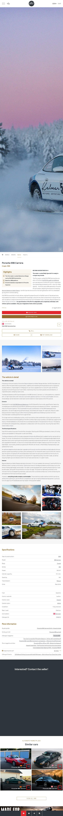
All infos (56, 650)
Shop (59, 3)
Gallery (7, 254)
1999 (59, 556)
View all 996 (31, 798)
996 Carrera (57, 560)
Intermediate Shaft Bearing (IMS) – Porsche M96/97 (47, 647)
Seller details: (8, 321)
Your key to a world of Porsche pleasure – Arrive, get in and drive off (42, 638)
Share (17, 335)
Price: (4, 307)
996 (60, 567)
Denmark (58, 613)
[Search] (8, 4)
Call (32, 331)
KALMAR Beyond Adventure (20, 404)
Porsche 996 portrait (55, 632)
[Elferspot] (31, 3)
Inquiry (25, 254)
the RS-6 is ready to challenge (50, 280)
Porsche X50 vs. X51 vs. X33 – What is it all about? (47, 643)
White (59, 603)
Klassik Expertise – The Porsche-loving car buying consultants (43, 645)
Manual (59, 581)
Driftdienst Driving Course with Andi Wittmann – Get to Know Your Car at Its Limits (38, 654)
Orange (59, 600)
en (55, 3)
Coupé (59, 563)
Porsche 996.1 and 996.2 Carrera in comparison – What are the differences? (40, 641)
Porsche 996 (57, 635)
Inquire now (32, 312)
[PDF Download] (39, 813)
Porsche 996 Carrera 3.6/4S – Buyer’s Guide (49, 628)
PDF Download (47, 335)
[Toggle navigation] (3, 3)
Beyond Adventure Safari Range (11, 290)
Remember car (32, 316)
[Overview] (2, 254)
